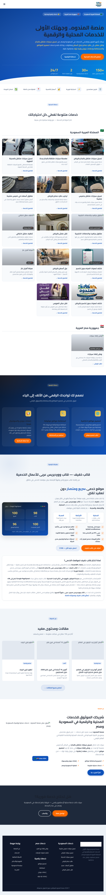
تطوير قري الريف (25, 669)
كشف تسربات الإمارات (42, 852)
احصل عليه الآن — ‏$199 (67, 548)
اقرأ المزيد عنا (96, 772)
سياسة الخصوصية (16, 865)
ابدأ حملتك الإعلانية (23, 440)
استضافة (42, 868)
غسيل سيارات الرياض (67, 852)
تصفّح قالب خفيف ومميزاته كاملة (77, 595)
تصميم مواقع (42, 863)
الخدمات (16, 852)
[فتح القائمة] (4, 4)
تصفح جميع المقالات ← (53, 687)
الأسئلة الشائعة (17, 857)
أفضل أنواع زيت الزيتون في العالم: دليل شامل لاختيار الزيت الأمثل (89, 671)
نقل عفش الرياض (67, 869)
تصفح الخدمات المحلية (92, 56)
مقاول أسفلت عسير (67, 865)
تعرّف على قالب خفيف (93, 548)
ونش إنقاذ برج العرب (42, 848)
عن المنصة (17, 848)
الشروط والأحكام (17, 861)
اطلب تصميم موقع (92, 435)
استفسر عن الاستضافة (56, 435)
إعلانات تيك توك (42, 876)
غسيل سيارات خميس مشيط (67, 848)
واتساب (44, 813)
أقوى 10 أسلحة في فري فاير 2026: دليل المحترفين (54, 671)
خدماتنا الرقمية (70, 56)
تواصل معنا (60, 813)
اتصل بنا (17, 869)
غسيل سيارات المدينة (67, 857)
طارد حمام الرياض (67, 861)
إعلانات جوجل (42, 872)
